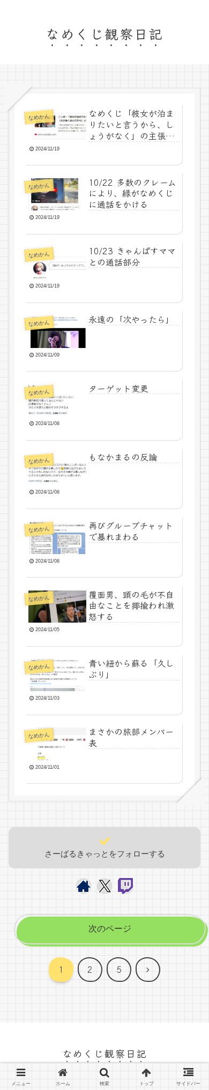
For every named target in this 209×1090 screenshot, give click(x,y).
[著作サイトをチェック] (83, 886)
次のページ (109, 928)
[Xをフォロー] (104, 886)
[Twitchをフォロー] (126, 886)
